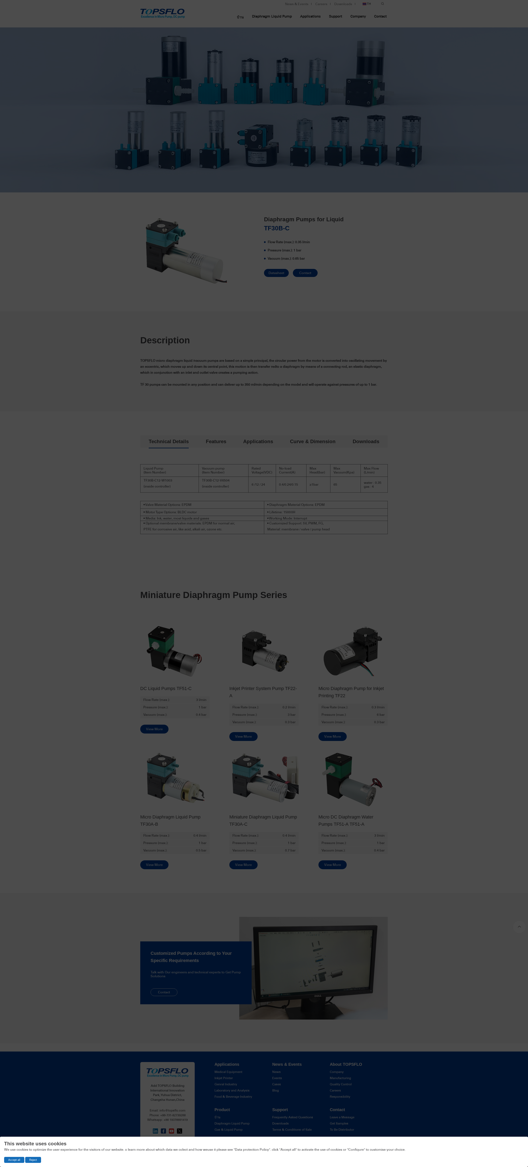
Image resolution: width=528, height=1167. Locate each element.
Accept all (14, 1159)
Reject (33, 1159)
